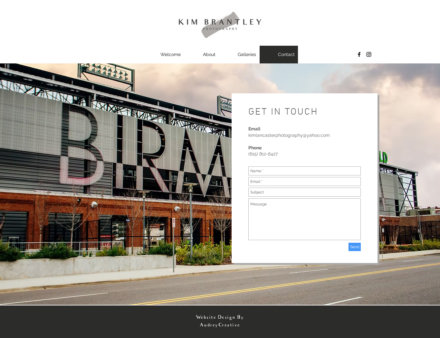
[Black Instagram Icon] (369, 54)
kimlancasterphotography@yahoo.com (289, 135)
